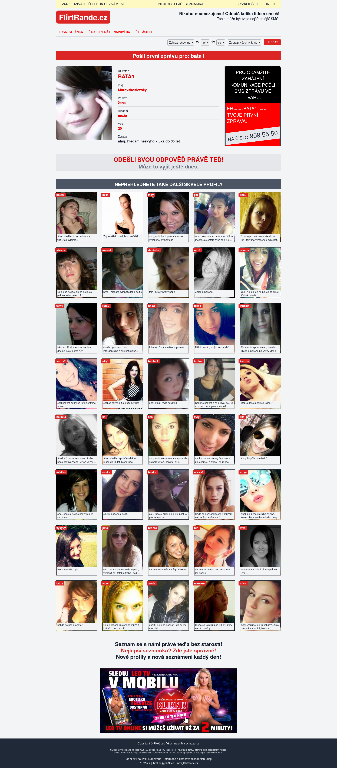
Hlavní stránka (70, 32)
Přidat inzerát (98, 32)
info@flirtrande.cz (187, 763)
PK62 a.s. (145, 763)
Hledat (272, 42)
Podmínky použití (135, 759)
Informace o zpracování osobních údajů (188, 759)
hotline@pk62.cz (163, 763)
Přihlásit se (143, 32)
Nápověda (122, 32)
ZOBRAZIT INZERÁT (76, 215)
